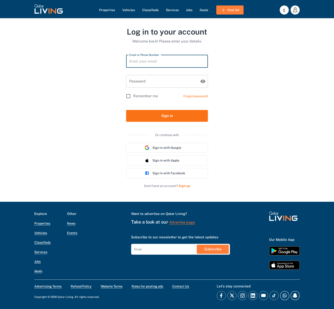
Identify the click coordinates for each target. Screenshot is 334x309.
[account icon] (295, 10)
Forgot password (195, 96)
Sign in (167, 116)
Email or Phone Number (144, 54)
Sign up (184, 186)
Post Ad (233, 10)
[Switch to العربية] (284, 10)
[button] (48, 10)
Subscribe (213, 249)
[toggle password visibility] (202, 81)
